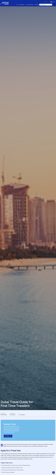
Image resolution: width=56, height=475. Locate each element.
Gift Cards (37, 4)
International (22, 4)
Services (31, 4)
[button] (45, 1)
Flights (28, 4)
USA (17, 4)
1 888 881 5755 (45, 1)
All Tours (7, 436)
